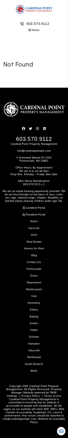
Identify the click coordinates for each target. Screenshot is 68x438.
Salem (34, 329)
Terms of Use (52, 395)
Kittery (34, 309)
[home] (34, 9)
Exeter (34, 323)
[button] (24, 129)
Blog (34, 255)
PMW (53, 392)
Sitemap (12, 395)
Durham (34, 336)
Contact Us (34, 262)
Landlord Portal (35, 207)
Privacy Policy (30, 395)
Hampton (34, 343)
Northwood (34, 357)
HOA (34, 234)
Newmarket (34, 282)
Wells (34, 370)
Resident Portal (35, 214)
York (34, 296)
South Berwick (34, 363)
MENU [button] (35, 30)
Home (34, 221)
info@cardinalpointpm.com (34, 150)
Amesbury (34, 302)
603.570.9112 (38, 24)
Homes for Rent (34, 248)
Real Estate (34, 241)
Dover (34, 275)
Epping (34, 316)
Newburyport (34, 289)
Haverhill (34, 350)
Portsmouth (34, 268)
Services (34, 228)
